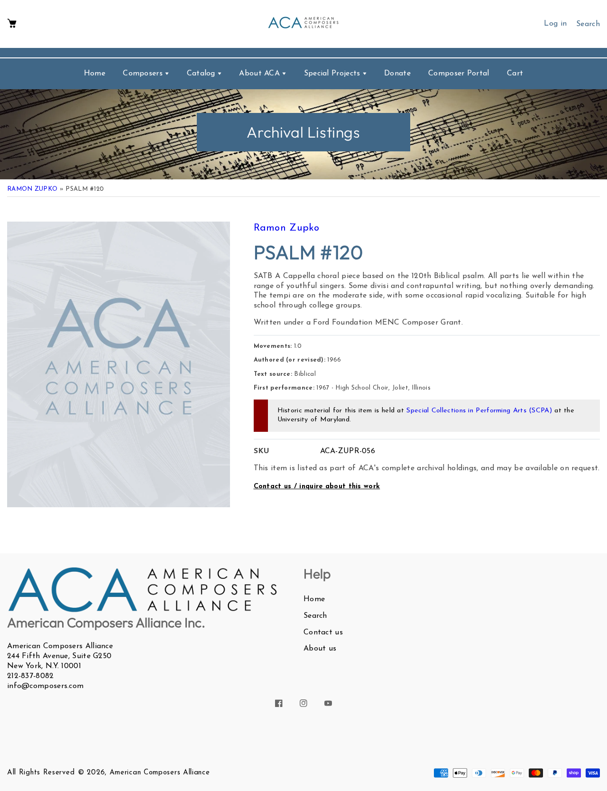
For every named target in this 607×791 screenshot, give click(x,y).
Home (314, 599)
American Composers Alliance (160, 772)
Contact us (323, 632)
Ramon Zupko (32, 189)
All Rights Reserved (40, 772)
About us (320, 648)
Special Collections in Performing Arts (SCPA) (479, 410)
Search (315, 616)
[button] (12, 24)
